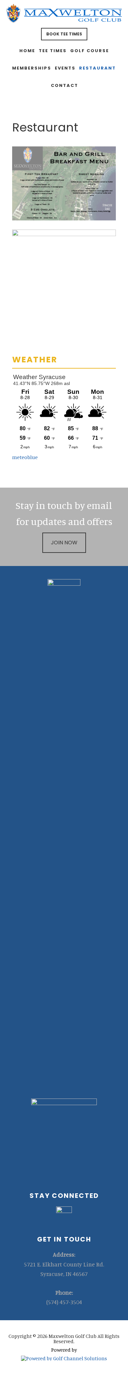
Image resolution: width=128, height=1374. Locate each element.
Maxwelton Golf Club (64, 14)
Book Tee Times (64, 34)
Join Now (64, 542)
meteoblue (25, 457)
